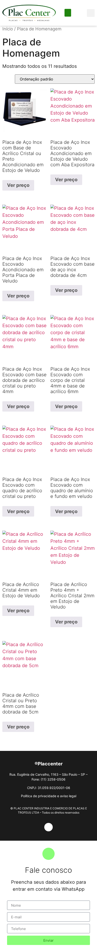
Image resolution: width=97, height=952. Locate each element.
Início (7, 28)
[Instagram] (48, 827)
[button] (68, 13)
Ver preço (18, 185)
